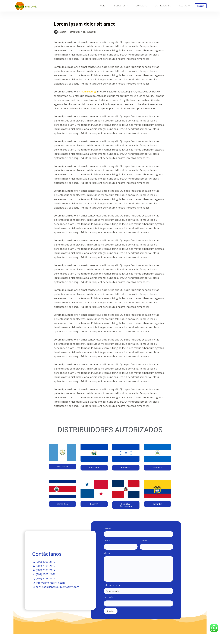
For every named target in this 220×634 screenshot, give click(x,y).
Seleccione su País (113, 585)
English (200, 5)
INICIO (102, 6)
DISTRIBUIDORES (163, 6)
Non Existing (88, 91)
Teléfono (144, 540)
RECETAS (182, 6)
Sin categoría (89, 32)
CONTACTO (141, 6)
